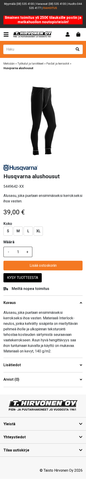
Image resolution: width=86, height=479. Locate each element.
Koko (7, 224)
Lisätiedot (12, 365)
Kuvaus (9, 302)
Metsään (9, 64)
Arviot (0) (11, 379)
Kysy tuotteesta (22, 278)
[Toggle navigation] (7, 34)
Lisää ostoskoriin (43, 265)
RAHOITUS (50, 8)
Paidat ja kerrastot (57, 64)
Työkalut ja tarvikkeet (30, 64)
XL (38, 231)
